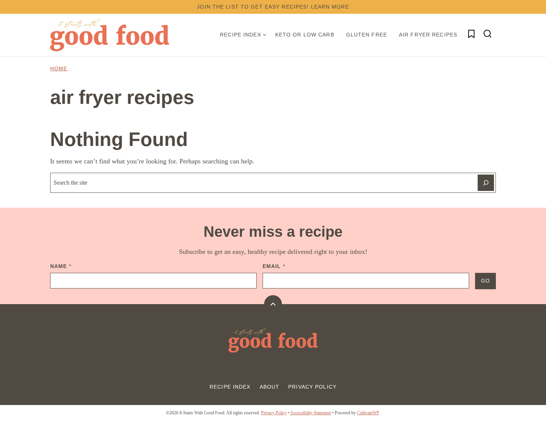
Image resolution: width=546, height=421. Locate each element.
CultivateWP (368, 412)
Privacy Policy (312, 387)
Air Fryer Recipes (428, 35)
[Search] (488, 34)
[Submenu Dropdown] (264, 35)
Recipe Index (240, 35)
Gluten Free (366, 35)
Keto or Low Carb (304, 35)
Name (60, 266)
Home (58, 68)
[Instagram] (265, 369)
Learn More (330, 7)
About (270, 387)
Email (274, 266)
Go (485, 281)
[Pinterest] (281, 369)
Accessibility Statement (310, 412)
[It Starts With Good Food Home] (109, 35)
